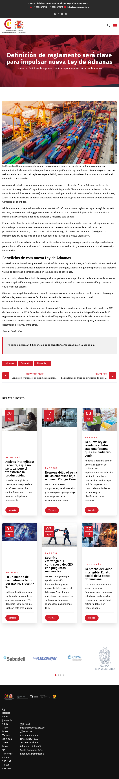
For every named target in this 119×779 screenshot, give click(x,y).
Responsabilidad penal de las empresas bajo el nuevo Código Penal (61, 476)
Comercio (25, 363)
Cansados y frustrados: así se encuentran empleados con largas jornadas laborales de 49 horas (35, 376)
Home (21, 68)
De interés (13, 457)
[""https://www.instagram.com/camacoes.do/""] (58, 14)
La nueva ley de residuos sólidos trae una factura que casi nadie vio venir (98, 448)
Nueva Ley (42, 363)
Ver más (12, 510)
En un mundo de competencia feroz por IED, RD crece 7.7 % (19, 582)
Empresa (51, 468)
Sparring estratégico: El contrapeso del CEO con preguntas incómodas (59, 564)
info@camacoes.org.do (32, 727)
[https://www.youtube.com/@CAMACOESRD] (62, 14)
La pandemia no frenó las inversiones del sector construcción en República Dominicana (88, 376)
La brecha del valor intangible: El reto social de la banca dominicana (98, 574)
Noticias (12, 572)
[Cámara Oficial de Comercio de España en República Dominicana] (14, 26)
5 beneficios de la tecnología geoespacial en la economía (62, 345)
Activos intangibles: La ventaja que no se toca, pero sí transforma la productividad (19, 468)
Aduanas (9, 363)
